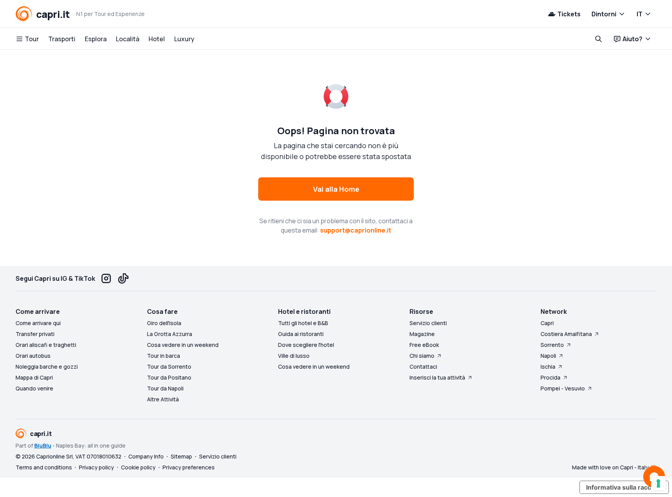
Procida (550, 377)
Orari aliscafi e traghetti (46, 344)
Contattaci (423, 366)
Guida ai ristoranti (301, 334)
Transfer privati (35, 334)
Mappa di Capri (34, 377)
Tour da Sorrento (169, 366)
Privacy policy (96, 467)
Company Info (146, 456)
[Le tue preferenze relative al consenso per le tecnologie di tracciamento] (658, 483)
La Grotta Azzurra (169, 334)
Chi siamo (422, 355)
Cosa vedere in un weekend (183, 344)
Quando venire (34, 388)
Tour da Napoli (165, 388)
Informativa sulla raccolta (624, 487)
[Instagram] (106, 278)
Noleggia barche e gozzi (47, 366)
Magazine (422, 334)
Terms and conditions (44, 467)
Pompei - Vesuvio (563, 388)
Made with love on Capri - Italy (610, 467)
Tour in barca (163, 355)
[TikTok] (123, 278)
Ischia (548, 366)
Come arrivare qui (38, 323)
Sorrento (552, 344)
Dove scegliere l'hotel (306, 344)
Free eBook (424, 344)
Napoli (548, 355)
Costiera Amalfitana (566, 334)
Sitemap (181, 456)
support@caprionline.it (355, 230)
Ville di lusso (294, 355)
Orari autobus (33, 355)
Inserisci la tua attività (437, 377)
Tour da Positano (169, 377)
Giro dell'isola (164, 323)
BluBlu (42, 445)
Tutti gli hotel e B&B (303, 323)
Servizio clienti (428, 323)
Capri (547, 323)
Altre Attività (163, 399)
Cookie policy (138, 467)
